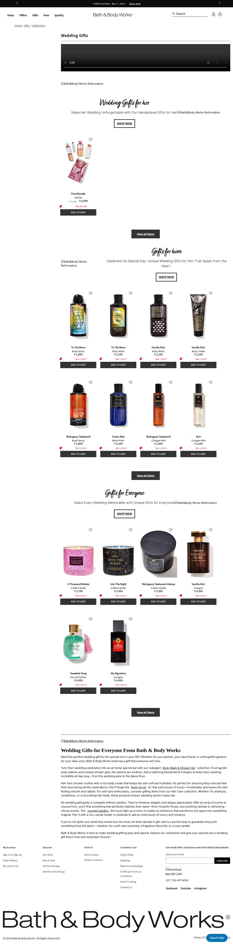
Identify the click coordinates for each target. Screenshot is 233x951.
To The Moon (78, 347)
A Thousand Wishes (78, 584)
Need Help (217, 938)
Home (18, 25)
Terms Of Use (202, 937)
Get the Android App (54, 871)
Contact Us (126, 887)
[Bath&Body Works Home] (113, 15)
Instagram (200, 888)
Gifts (35, 15)
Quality (59, 15)
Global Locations (93, 860)
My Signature (118, 673)
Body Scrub (138, 787)
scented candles (97, 810)
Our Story (48, 854)
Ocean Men (118, 436)
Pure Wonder (78, 193)
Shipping (125, 860)
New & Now (49, 860)
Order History (10, 860)
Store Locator (91, 854)
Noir (198, 436)
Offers (23, 15)
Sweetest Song (78, 673)
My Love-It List (11, 866)
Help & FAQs (126, 854)
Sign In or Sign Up (12, 854)
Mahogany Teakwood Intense (158, 584)
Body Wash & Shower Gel (179, 768)
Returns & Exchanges (131, 866)
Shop (10, 15)
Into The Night (118, 584)
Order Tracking (128, 881)
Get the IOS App (51, 866)
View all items (145, 234)
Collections (39, 25)
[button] (213, 14)
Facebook (172, 888)
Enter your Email (175, 854)
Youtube (186, 888)
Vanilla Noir (158, 347)
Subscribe (222, 860)
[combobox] (190, 14)
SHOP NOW (124, 123)
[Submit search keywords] (174, 14)
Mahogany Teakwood (78, 436)
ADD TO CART (78, 212)
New (46, 15)
